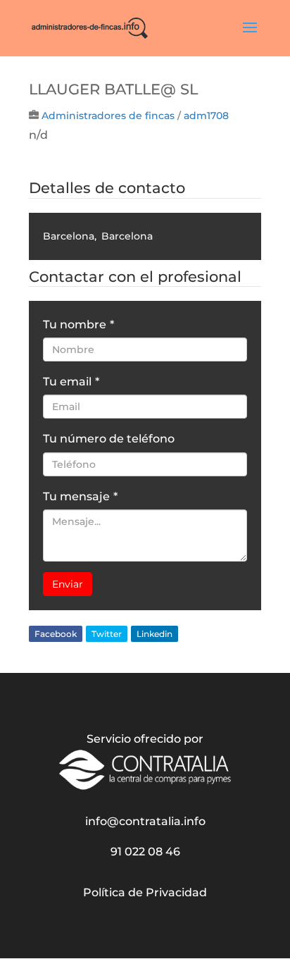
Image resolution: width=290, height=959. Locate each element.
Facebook (55, 634)
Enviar (67, 584)
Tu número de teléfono (109, 438)
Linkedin (154, 634)
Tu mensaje (80, 496)
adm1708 (206, 115)
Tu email (71, 381)
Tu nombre (78, 324)
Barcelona (68, 236)
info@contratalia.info (145, 821)
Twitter (107, 634)
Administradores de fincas (108, 115)
